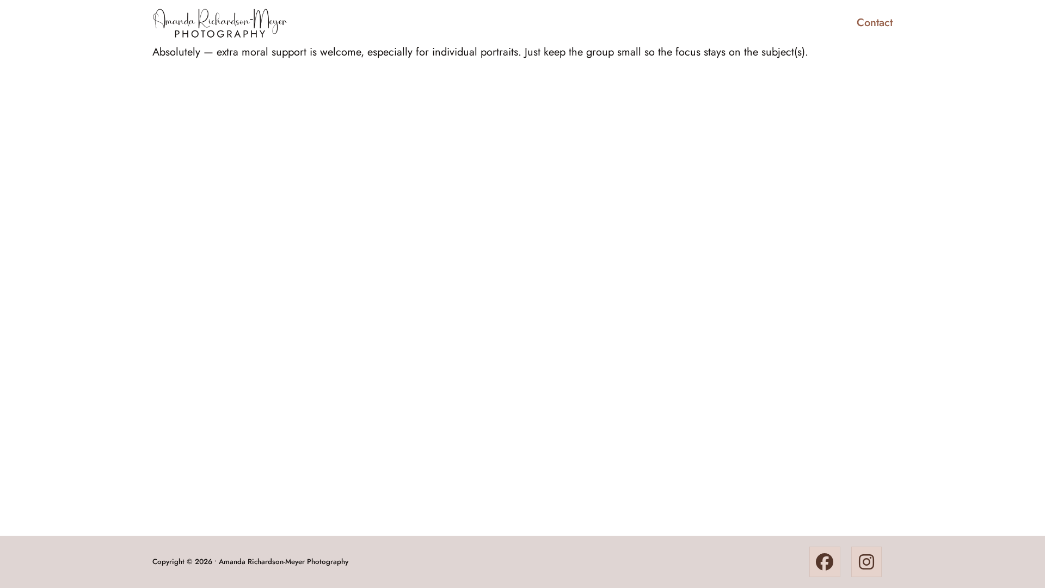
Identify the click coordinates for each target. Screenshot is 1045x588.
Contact (875, 22)
